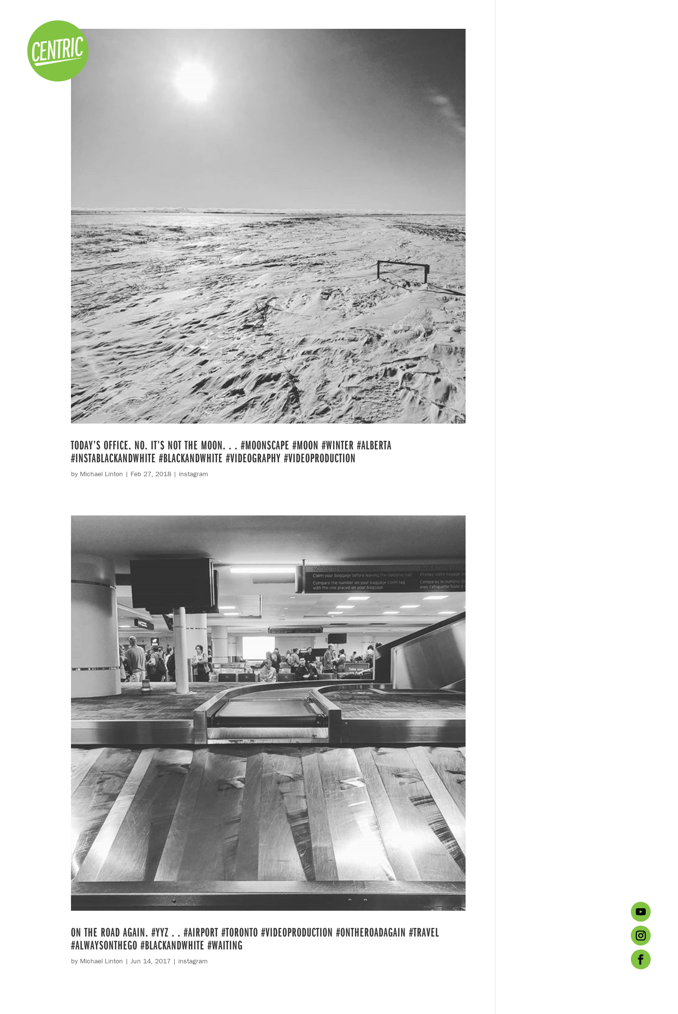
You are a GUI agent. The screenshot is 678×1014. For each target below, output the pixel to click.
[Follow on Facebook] (641, 959)
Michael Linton (101, 473)
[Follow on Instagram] (641, 935)
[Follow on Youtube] (641, 912)
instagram (193, 473)
